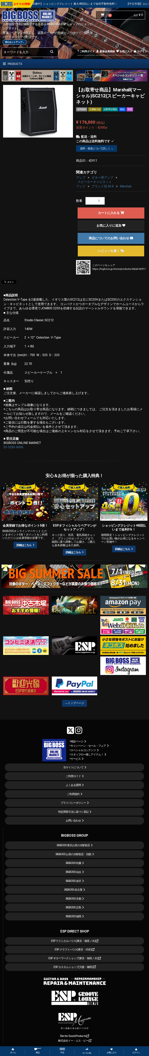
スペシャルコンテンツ (83, 750)
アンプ (80, 177)
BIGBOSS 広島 (73, 907)
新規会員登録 (107, 51)
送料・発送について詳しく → (96, 148)
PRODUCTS (14, 63)
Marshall (125, 186)
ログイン (142, 51)
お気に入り (125, 51)
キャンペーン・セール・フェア (88, 745)
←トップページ (74, 703)
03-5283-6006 (13, 447)
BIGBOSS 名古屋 (73, 889)
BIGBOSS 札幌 (73, 863)
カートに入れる (109, 213)
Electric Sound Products (73, 1035)
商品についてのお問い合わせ (109, 238)
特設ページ (77, 741)
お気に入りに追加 (109, 225)
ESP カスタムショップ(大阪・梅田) (73, 967)
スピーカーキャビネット (95, 182)
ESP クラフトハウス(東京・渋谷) (73, 949)
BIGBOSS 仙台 (73, 871)
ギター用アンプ (102, 177)
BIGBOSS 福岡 (73, 916)
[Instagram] (78, 730)
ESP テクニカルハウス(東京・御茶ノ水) (73, 940)
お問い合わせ (73, 820)
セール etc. (87, 1053)
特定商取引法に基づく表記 (73, 811)
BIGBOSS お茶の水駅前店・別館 (73, 854)
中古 (62, 1052)
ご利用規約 (73, 794)
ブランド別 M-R (103, 186)
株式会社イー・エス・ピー (73, 1040)
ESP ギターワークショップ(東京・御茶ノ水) (73, 958)
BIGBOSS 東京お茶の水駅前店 (73, 845)
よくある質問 (73, 785)
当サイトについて (73, 767)
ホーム (13, 1052)
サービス (76, 758)
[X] (70, 730)
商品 (38, 1052)
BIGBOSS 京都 (73, 898)
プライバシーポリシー (73, 802)
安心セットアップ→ (14, 42)
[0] (103, 15)
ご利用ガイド (87, 51)
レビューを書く (109, 251)
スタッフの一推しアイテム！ (87, 754)
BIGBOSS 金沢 (73, 880)
